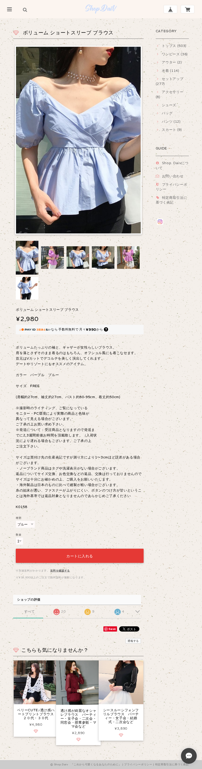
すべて (29, 611)
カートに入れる (79, 555)
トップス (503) (174, 46)
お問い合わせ (173, 176)
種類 (18, 518)
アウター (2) (172, 62)
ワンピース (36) (175, 54)
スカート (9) (172, 129)
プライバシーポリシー (138, 764)
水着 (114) (170, 70)
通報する (133, 641)
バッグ (167, 113)
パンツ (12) (171, 121)
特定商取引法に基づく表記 (171, 200)
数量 (18, 534)
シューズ (169, 105)
